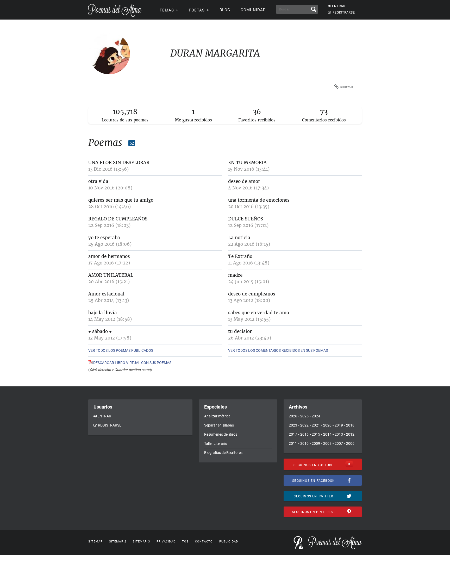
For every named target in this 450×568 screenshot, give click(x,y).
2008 (327, 443)
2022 (304, 425)
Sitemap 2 (117, 541)
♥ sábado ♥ (100, 331)
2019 (339, 425)
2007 (339, 443)
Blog (225, 10)
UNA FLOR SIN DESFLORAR (118, 162)
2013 (339, 434)
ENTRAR (338, 6)
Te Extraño (240, 256)
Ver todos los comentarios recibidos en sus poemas (278, 350)
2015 (316, 434)
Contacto (204, 541)
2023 (293, 425)
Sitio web (346, 86)
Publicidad (228, 541)
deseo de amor (244, 181)
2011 (293, 443)
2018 (350, 425)
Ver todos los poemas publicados (120, 350)
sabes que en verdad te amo (258, 313)
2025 (304, 416)
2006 (350, 443)
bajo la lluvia (102, 313)
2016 (304, 434)
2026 (293, 416)
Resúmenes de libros (220, 434)
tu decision (240, 331)
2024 (316, 416)
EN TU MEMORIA (247, 162)
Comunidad (253, 10)
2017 (293, 434)
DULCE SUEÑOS (245, 219)
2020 (327, 425)
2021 (316, 425)
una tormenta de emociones (259, 200)
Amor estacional (106, 294)
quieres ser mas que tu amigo (120, 200)
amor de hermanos (109, 256)
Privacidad (166, 541)
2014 (327, 434)
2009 (316, 443)
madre (235, 275)
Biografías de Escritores (223, 452)
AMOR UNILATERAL (110, 275)
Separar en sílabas (219, 425)
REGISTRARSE (344, 12)
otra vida (98, 181)
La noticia (239, 237)
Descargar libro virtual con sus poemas (131, 363)
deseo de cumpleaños (251, 294)
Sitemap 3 (141, 541)
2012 (350, 434)
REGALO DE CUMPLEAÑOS (117, 219)
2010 (304, 443)
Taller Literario (215, 443)
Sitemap (95, 541)
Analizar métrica (217, 416)
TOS (185, 541)
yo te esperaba (104, 237)
